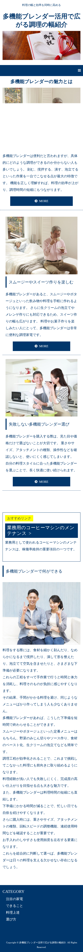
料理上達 (13, 912)
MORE (43, 201)
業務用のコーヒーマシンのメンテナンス (40, 530)
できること (14, 906)
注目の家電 (14, 899)
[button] (41, 70)
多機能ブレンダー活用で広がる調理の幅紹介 (41, 20)
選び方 (11, 919)
